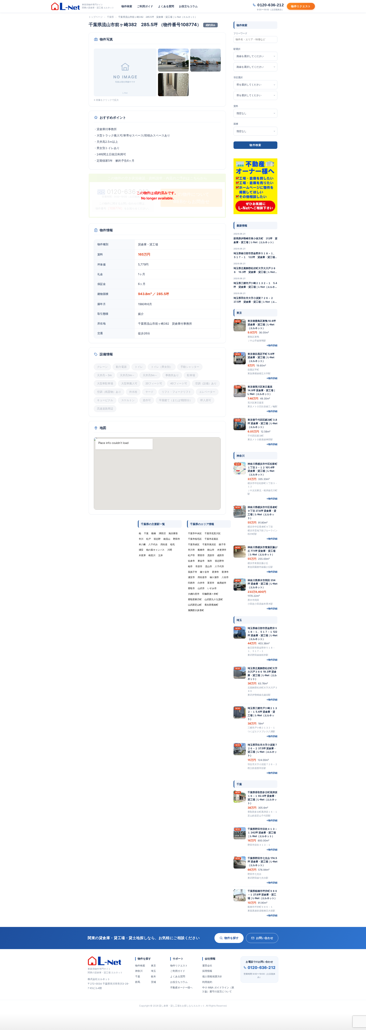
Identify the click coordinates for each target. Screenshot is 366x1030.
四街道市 (202, 577)
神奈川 (139, 970)
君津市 (215, 571)
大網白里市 (193, 593)
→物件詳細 (271, 345)
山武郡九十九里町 (214, 599)
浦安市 (191, 577)
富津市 (225, 571)
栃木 (153, 976)
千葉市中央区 (195, 533)
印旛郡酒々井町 (210, 593)
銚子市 (222, 544)
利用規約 (207, 981)
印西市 (191, 582)
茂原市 (210, 555)
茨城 (153, 981)
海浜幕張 (173, 533)
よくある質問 (166, 6)
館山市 (210, 549)
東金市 (201, 560)
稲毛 (172, 544)
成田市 (220, 555)
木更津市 (221, 549)
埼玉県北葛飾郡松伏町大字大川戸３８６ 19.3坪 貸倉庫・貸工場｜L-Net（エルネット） (255, 270)
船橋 (153, 533)
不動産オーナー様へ (181, 987)
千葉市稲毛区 (195, 538)
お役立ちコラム (188, 6)
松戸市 (191, 555)
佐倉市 (191, 560)
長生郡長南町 (211, 604)
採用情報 (207, 970)
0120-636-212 (261, 968)
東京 (153, 965)
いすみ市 (212, 588)
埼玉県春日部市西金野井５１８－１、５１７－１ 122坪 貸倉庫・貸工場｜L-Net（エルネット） (255, 255)
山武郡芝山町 (195, 604)
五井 (160, 555)
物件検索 (126, 6)
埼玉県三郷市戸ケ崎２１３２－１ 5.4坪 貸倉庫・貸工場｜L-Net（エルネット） (255, 285)
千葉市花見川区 (213, 533)
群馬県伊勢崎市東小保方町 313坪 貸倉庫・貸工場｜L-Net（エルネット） (255, 240)
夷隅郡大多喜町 (196, 610)
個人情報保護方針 (212, 976)
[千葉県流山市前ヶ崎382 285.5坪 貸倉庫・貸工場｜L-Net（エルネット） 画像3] (205, 60)
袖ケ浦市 (214, 577)
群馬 (137, 981)
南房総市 (221, 582)
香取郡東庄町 (195, 599)
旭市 (209, 560)
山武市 (201, 588)
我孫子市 (192, 571)
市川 (141, 538)
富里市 (210, 582)
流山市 (208, 566)
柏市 (190, 566)
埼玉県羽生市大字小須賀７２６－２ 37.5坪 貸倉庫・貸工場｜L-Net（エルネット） (255, 300)
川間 (169, 549)
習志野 (157, 538)
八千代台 (153, 544)
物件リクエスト (179, 965)
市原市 (198, 566)
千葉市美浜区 (209, 544)
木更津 (142, 555)
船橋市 (201, 549)
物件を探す (231, 938)
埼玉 (153, 970)
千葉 (137, 976)
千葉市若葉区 (211, 538)
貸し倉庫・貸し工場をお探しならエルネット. (182, 1005)
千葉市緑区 (193, 544)
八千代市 (219, 566)
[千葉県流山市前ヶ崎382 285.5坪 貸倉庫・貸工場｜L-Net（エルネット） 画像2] (173, 60)
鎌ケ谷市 (204, 571)
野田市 (201, 555)
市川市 (191, 549)
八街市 (225, 577)
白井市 (201, 582)
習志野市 (219, 560)
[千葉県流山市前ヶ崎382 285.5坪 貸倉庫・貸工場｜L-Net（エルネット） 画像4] (173, 84)
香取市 (191, 588)
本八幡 (142, 544)
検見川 (151, 555)
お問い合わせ (264, 938)
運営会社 (207, 965)
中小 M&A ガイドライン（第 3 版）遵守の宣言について (218, 989)
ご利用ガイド (145, 6)
